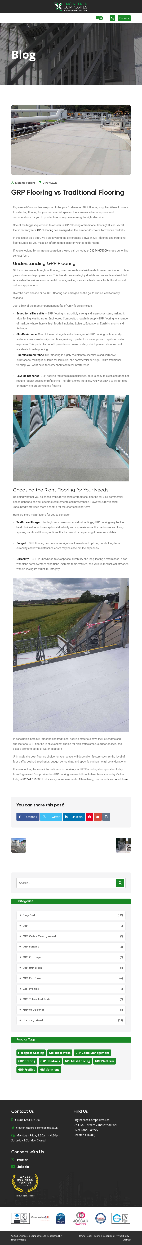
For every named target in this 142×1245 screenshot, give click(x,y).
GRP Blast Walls (59, 1053)
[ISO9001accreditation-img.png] (121, 1218)
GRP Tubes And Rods (36, 999)
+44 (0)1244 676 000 (28, 1120)
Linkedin (22, 1167)
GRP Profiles (31, 989)
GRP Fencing (31, 946)
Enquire (124, 18)
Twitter (22, 1160)
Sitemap (127, 1239)
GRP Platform (32, 978)
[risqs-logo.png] (100, 1218)
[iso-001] (20, 1218)
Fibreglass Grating (31, 1053)
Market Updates (34, 1010)
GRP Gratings (32, 957)
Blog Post (29, 915)
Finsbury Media (18, 1239)
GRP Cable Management (39, 936)
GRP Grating (26, 1061)
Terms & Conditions (104, 1235)
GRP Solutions (49, 1069)
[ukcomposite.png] (40, 1218)
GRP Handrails (32, 968)
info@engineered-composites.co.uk (36, 1127)
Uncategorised (33, 1020)
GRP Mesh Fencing (77, 1061)
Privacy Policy (122, 1235)
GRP (25, 926)
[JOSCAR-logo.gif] (81, 1218)
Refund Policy (85, 1235)
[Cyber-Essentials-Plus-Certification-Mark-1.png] (60, 1218)
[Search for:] (71, 883)
